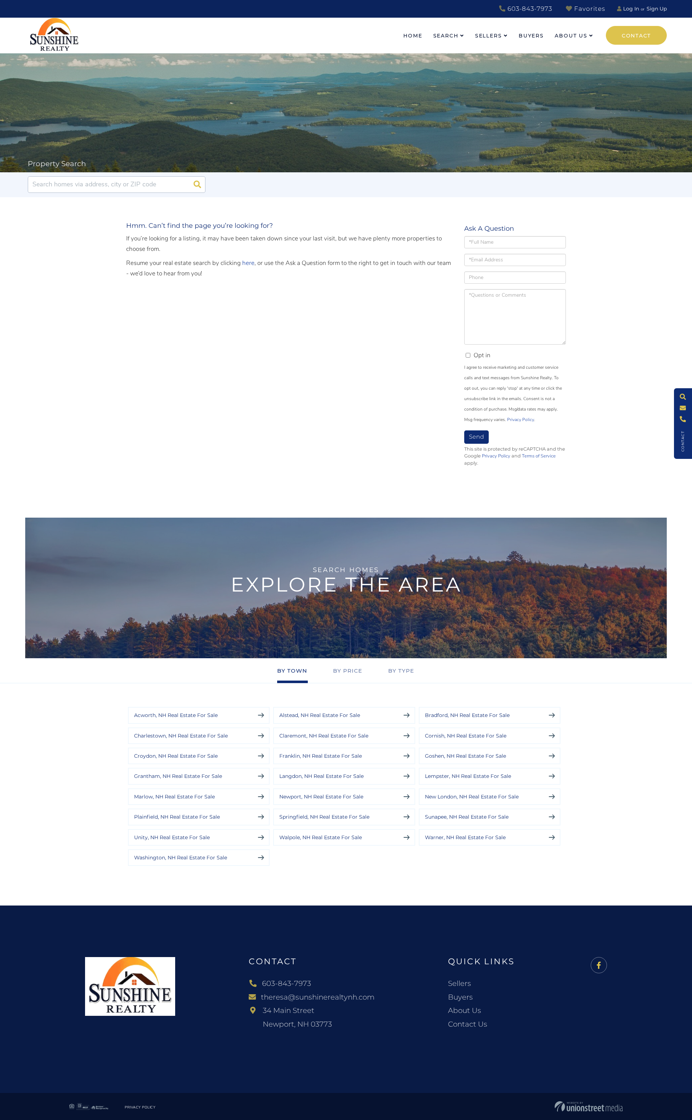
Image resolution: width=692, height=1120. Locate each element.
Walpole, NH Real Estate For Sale (320, 837)
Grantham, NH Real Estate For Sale (178, 776)
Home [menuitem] (412, 35)
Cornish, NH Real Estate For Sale (465, 735)
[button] (197, 184)
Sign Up (657, 8)
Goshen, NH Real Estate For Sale (465, 756)
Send (476, 436)
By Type (401, 670)
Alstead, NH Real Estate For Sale (319, 715)
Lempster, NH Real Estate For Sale (468, 776)
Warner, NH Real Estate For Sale (465, 837)
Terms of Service (539, 456)
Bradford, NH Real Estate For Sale (467, 715)
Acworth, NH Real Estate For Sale (176, 715)
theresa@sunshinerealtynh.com (317, 997)
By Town (292, 670)
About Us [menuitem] (571, 35)
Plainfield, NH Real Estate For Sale (177, 817)
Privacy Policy (520, 419)
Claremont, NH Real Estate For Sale (323, 735)
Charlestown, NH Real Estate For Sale (181, 735)
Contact (636, 35)
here (248, 263)
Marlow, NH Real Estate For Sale (174, 796)
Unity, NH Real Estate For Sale (172, 837)
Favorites (588, 8)
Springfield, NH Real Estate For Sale (324, 817)
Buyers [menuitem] (531, 35)
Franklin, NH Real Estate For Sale (320, 756)
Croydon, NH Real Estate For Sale (176, 756)
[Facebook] (599, 965)
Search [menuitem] (445, 35)
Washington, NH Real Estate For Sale (180, 857)
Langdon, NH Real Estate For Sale (321, 776)
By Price (347, 670)
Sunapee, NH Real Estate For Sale (467, 817)
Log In (631, 8)
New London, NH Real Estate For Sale (472, 796)
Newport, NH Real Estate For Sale (321, 796)
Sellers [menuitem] (488, 35)
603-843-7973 (529, 8)
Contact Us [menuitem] (467, 1024)
